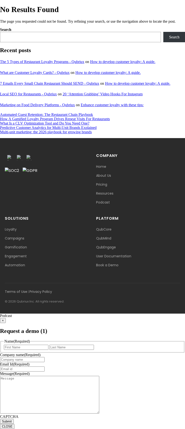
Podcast (103, 202)
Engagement (16, 256)
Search (5, 30)
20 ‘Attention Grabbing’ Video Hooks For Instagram (103, 94)
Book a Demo (107, 265)
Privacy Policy (40, 291)
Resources (104, 193)
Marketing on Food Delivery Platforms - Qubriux (37, 105)
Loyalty (11, 229)
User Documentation (113, 256)
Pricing (101, 184)
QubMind (103, 238)
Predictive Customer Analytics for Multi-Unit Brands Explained (48, 128)
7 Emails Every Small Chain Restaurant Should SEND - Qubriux (49, 83)
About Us (103, 175)
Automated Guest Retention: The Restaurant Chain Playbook (46, 115)
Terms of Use (16, 291)
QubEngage (106, 247)
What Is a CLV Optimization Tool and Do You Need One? (44, 123)
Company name (20, 355)
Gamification (16, 247)
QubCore (104, 229)
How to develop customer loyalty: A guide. (122, 62)
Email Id (14, 364)
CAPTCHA (9, 417)
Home (101, 166)
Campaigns (14, 238)
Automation (15, 265)
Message (15, 374)
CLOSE (7, 426)
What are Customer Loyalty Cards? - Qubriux (35, 72)
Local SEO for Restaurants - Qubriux (28, 94)
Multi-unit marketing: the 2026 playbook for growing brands (46, 132)
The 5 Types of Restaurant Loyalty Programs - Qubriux (42, 62)
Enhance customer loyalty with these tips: (112, 105)
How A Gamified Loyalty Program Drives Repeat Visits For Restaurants (55, 119)
